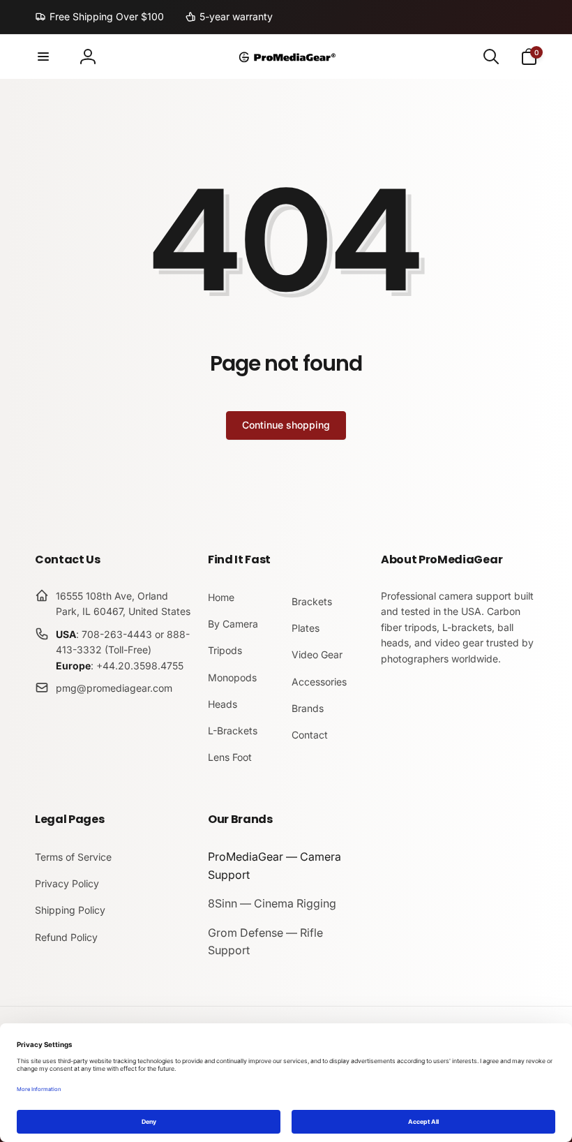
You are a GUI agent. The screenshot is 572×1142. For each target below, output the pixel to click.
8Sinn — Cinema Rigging (272, 903)
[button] (43, 56)
